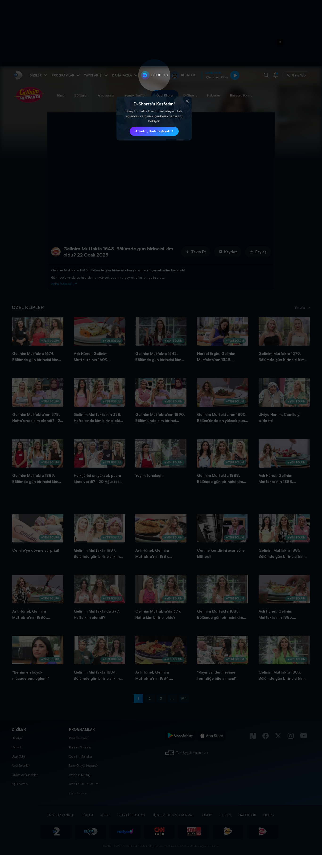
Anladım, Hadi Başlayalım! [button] (154, 131)
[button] (187, 101)
